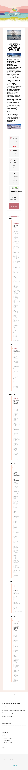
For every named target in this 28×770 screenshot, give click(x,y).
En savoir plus (14, 167)
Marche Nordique (7, 738)
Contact (4, 707)
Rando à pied (6, 740)
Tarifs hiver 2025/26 (7, 720)
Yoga (3, 747)
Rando (3, 735)
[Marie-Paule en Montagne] (14, 10)
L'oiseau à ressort (19, 759)
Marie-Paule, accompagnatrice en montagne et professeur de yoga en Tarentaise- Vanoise (14, 712)
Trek (3, 745)
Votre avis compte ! (7, 723)
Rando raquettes (7, 742)
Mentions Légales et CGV (8, 716)
